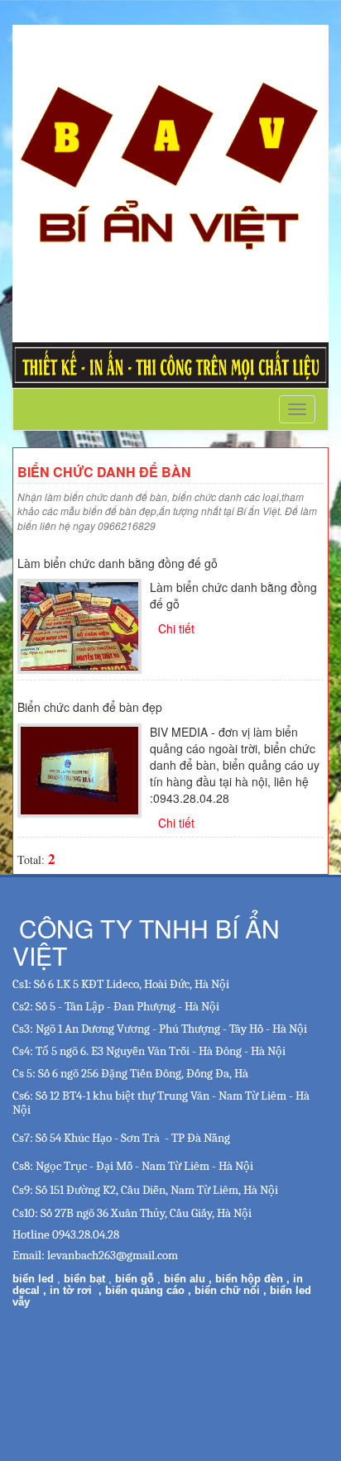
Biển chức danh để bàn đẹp (89, 707)
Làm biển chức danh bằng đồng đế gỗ (117, 563)
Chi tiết (176, 628)
